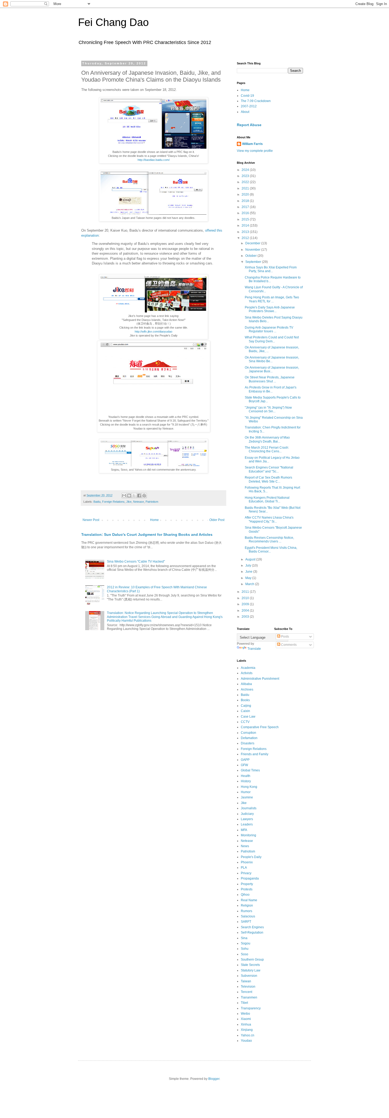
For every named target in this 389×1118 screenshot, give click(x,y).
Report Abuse (249, 125)
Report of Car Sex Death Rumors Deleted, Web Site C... (268, 479)
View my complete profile (255, 151)
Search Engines (252, 927)
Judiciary (247, 814)
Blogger (213, 1079)
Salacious (248, 916)
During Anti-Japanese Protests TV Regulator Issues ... (269, 329)
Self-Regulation (252, 932)
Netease (138, 501)
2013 (246, 232)
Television (248, 986)
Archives (247, 689)
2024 (246, 170)
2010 (246, 598)
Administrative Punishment (260, 678)
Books (245, 700)
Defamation (249, 738)
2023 (246, 176)
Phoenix (247, 862)
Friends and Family (254, 754)
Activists (246, 673)
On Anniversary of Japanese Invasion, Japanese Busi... (272, 369)
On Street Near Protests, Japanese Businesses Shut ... (270, 379)
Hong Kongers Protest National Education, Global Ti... (267, 499)
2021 (246, 188)
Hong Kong (249, 787)
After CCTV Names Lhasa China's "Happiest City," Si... (269, 519)
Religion (247, 905)
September (253, 262)
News (245, 846)
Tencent (246, 992)
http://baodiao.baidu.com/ (154, 159)
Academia (248, 668)
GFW (244, 765)
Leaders (247, 824)
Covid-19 (247, 96)
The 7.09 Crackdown (256, 101)
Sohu (244, 949)
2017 (246, 207)
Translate (254, 649)
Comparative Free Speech (260, 727)
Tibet (244, 1003)
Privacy (246, 873)
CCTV (245, 722)
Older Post (216, 520)
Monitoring (248, 835)
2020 (246, 194)
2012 (246, 238)
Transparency (251, 1008)
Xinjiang (247, 1030)
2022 (246, 182)
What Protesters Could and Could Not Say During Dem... (272, 339)
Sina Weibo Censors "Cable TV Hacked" (136, 561)
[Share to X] (134, 495)
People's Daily (251, 857)
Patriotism (152, 501)
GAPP (245, 760)
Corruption (248, 733)
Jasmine (247, 797)
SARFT (246, 921)
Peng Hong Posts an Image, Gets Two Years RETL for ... (272, 299)
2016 (246, 213)
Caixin (245, 711)
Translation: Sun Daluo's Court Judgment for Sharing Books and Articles (146, 534)
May (248, 578)
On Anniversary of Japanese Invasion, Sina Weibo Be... (272, 359)
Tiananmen (249, 997)
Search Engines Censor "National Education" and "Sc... (269, 469)
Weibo (245, 1013)
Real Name (249, 900)
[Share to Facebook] (139, 495)
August (250, 559)
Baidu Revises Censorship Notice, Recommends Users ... (269, 539)
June (249, 571)
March (250, 584)
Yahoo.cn (247, 1035)
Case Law (248, 716)
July (248, 565)
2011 (246, 592)
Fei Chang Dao (113, 22)
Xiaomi (246, 1019)
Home (154, 520)
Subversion (249, 976)
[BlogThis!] (129, 495)
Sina (244, 938)
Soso (244, 954)
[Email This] (124, 495)
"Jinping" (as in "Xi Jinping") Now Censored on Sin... (268, 409)
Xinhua (246, 1024)
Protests (246, 889)
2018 (246, 201)
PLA (244, 867)
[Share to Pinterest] (144, 495)
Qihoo (245, 894)
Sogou (245, 943)
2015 (246, 219)
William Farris (252, 144)
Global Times (250, 770)
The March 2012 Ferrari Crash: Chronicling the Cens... (267, 449)
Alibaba (246, 684)
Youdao (246, 1040)
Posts (284, 636)
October (251, 256)
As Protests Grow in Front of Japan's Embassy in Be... (270, 389)
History (246, 781)
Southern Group (252, 959)
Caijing (246, 706)
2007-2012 (249, 106)
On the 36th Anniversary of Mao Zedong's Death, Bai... (267, 439)
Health (245, 776)
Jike (129, 501)
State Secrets (250, 965)
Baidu (97, 501)
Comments (288, 645)
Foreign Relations (113, 501)
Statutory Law (250, 970)
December (253, 243)
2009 (246, 604)
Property (247, 884)
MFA (244, 830)
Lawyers (247, 819)
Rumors (246, 911)
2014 (246, 225)
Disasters (247, 743)
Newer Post (91, 520)
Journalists (248, 808)
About (245, 112)
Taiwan (246, 981)
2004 (246, 610)
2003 (246, 616)
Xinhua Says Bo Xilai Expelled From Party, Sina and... (271, 269)
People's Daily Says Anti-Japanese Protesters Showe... (270, 309)
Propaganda (250, 878)
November (253, 249)
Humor (246, 792)
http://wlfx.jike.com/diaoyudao (153, 331)
